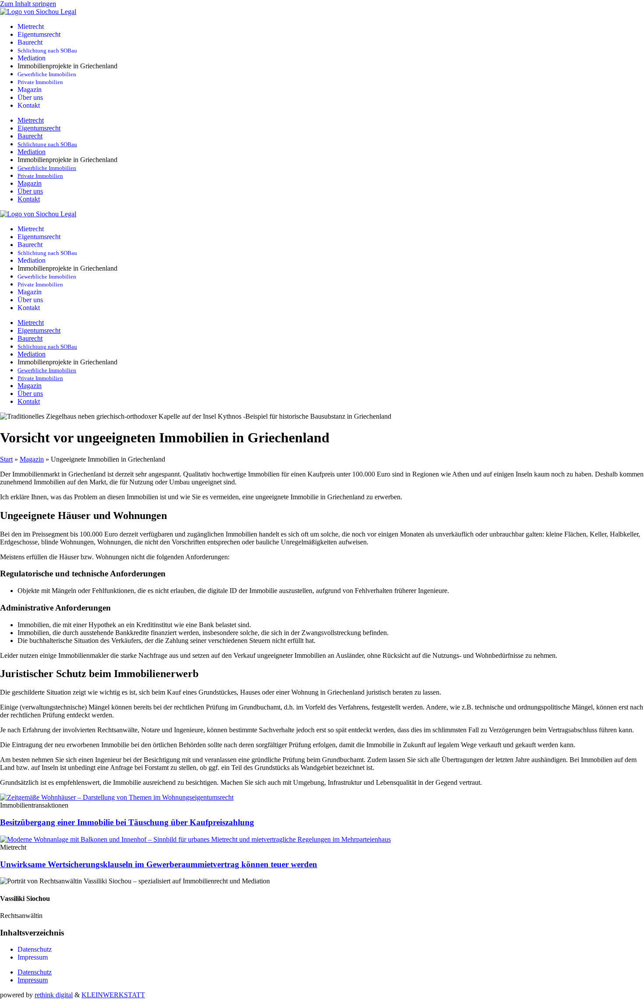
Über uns (30, 97)
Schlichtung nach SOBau (47, 51)
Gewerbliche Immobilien (47, 74)
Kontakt (29, 105)
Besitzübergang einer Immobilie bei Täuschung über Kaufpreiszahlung (127, 822)
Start (6, 459)
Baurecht (30, 42)
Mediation (32, 58)
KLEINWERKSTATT (113, 995)
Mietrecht (31, 26)
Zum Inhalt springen (28, 3)
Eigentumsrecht (39, 34)
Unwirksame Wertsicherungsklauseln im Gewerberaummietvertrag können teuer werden (158, 864)
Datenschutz (35, 949)
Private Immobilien (40, 82)
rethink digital (54, 995)
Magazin (30, 89)
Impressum (33, 957)
